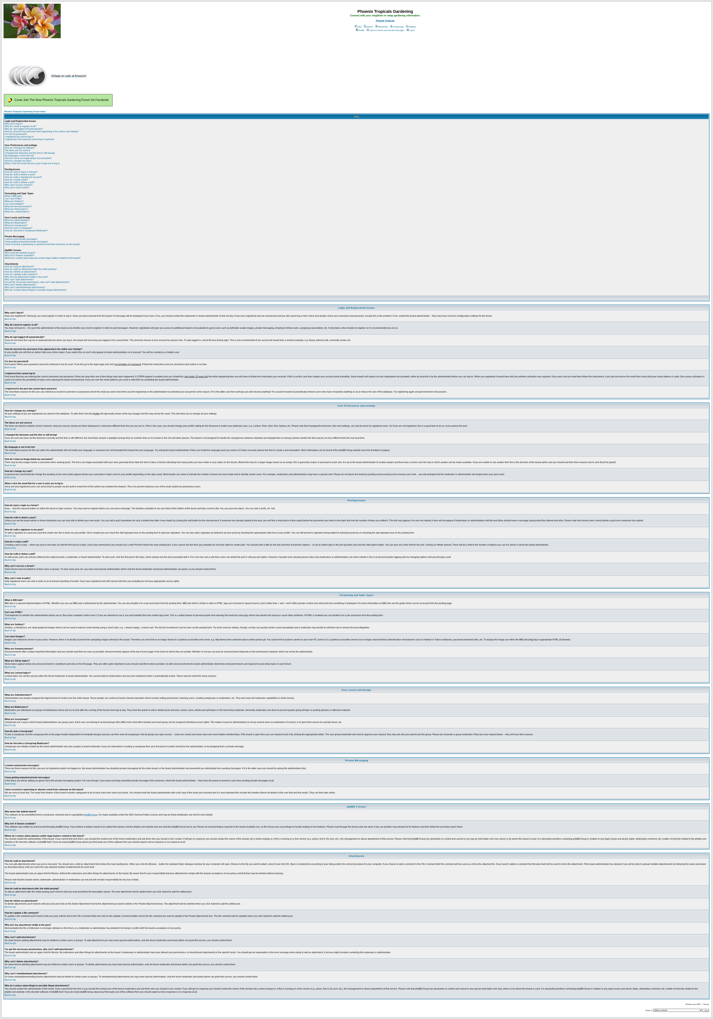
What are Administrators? (17, 220)
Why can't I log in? (14, 123)
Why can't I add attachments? (19, 279)
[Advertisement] (71, 49)
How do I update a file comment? (21, 274)
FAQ (359, 27)
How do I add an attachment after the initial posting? (31, 269)
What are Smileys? (14, 201)
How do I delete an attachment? (21, 271)
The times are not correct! (17, 150)
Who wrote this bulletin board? (20, 253)
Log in (412, 30)
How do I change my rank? (18, 161)
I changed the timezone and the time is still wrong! (30, 153)
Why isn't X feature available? (19, 255)
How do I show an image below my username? (28, 158)
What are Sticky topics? (16, 209)
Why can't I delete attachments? (20, 284)
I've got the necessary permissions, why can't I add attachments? (37, 282)
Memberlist (383, 27)
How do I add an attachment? (19, 266)
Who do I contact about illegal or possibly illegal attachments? (36, 290)
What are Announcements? (18, 206)
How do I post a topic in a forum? (21, 172)
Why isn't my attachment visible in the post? (26, 277)
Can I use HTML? (13, 198)
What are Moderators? (16, 222)
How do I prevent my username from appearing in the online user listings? (42, 131)
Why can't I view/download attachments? (25, 287)
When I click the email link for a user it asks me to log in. (32, 163)
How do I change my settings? (20, 148)
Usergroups (398, 27)
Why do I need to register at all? (20, 126)
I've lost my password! (16, 134)
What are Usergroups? (16, 225)
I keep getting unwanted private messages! (26, 241)
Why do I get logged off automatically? (24, 129)
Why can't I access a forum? (18, 185)
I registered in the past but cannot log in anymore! (29, 139)
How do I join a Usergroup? (18, 228)
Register (412, 27)
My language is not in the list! (19, 155)
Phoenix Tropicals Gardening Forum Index (25, 111)
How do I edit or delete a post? (20, 174)
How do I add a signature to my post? (23, 177)
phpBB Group (90, 814)
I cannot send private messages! (21, 239)
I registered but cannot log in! (19, 136)
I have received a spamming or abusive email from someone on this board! (42, 244)
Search (370, 27)
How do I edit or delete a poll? (20, 182)
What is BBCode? (13, 196)
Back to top (10, 319)
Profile (361, 30)
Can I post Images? (14, 204)
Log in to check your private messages (386, 30)
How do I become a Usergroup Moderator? (26, 230)
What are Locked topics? (17, 211)
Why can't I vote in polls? (17, 187)
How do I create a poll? (16, 179)
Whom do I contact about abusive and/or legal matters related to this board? (43, 258)
